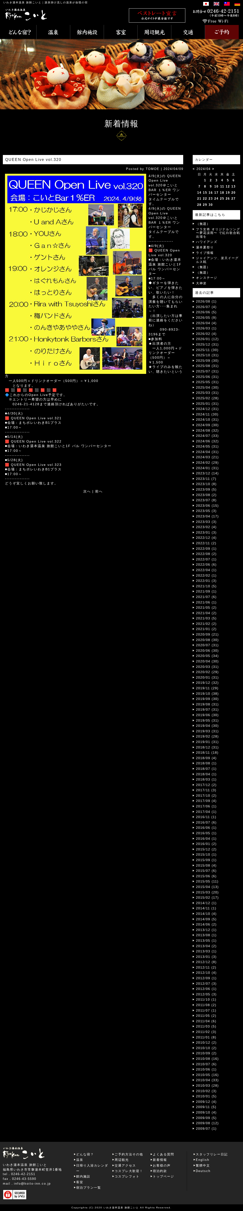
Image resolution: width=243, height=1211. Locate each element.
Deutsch (203, 1171)
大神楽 (201, 283)
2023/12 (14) (207, 473)
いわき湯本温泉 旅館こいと (22, 2)
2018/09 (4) (206, 758)
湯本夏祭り (205, 247)
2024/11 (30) (207, 414)
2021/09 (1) (206, 591)
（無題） (203, 224)
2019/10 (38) (207, 693)
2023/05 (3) (206, 511)
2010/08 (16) (207, 1059)
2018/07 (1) (206, 769)
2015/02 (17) (207, 897)
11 (222, 186)
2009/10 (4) (206, 1112)
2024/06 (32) (207, 441)
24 (216, 198)
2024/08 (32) (207, 430)
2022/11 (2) (206, 543)
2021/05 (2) (206, 607)
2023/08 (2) (206, 495)
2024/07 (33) (207, 436)
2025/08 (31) (207, 366)
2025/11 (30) (207, 350)
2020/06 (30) (207, 650)
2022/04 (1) (206, 570)
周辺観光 (122, 1160)
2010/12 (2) (206, 1042)
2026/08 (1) (206, 301)
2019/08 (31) (207, 704)
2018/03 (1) (206, 779)
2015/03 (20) (207, 892)
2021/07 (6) (206, 597)
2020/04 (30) (207, 661)
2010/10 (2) (206, 1048)
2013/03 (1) (206, 951)
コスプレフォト (127, 1176)
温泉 (79, 1160)
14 (199, 192)
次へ (87, 491)
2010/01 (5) (206, 1096)
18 (222, 192)
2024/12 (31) (207, 409)
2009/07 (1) (206, 1128)
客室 (79, 1182)
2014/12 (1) (206, 903)
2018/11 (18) (207, 752)
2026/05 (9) (206, 317)
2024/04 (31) (207, 452)
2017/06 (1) (206, 806)
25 (222, 198)
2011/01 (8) (206, 1037)
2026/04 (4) (206, 323)
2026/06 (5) (206, 312)
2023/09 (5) (206, 489)
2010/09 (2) (206, 1053)
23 (211, 198)
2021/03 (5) (206, 618)
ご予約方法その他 (129, 1154)
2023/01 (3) (206, 532)
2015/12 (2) (206, 849)
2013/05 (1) (206, 940)
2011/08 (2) (206, 1005)
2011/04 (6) (206, 1021)
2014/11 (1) (206, 908)
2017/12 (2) (206, 785)
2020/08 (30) (207, 640)
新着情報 (160, 1160)
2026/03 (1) (206, 328)
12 (228, 186)
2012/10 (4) (206, 973)
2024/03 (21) (207, 457)
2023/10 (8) (206, 484)
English (202, 1160)
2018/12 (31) (207, 747)
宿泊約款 (160, 1171)
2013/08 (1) (206, 935)
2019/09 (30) (207, 699)
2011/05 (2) (206, 1016)
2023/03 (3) (206, 522)
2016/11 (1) (206, 817)
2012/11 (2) (206, 967)
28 (199, 205)
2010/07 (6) (206, 1064)
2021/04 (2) (206, 613)
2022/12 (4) (206, 538)
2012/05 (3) (206, 994)
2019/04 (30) (207, 726)
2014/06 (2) (206, 924)
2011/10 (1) (206, 999)
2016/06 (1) (206, 828)
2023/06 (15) (207, 505)
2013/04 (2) (206, 946)
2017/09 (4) (206, 801)
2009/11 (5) (206, 1107)
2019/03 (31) (207, 731)
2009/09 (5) (206, 1118)
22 (205, 198)
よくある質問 (163, 1154)
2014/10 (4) (206, 914)
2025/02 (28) (207, 398)
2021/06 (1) (206, 602)
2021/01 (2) (206, 629)
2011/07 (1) (206, 1010)
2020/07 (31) (207, 645)
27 (233, 198)
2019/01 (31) (207, 742)
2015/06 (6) (206, 876)
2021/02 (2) (206, 624)
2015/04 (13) (207, 887)
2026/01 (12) (207, 339)
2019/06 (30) (207, 715)
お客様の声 (162, 1165)
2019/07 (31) (207, 709)
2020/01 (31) (207, 677)
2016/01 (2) (206, 844)
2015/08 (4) (206, 865)
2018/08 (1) (206, 763)
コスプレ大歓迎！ (129, 1171)
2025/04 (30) (207, 387)
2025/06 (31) (207, 377)
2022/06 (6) (206, 564)
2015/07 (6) (206, 871)
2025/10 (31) (207, 355)
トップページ (163, 1176)
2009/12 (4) (206, 1102)
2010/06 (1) (206, 1069)
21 (199, 198)
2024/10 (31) (207, 419)
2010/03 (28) (207, 1085)
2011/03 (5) (206, 1026)
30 (211, 205)
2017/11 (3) (206, 790)
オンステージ (206, 278)
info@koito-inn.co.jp (32, 1183)
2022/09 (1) (206, 548)
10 (216, 186)
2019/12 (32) (207, 683)
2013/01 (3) (206, 957)
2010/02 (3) (206, 1091)
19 (228, 192)
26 (228, 198)
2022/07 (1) (206, 559)
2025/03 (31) (207, 393)
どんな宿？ (85, 1154)
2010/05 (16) (207, 1075)
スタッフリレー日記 (212, 1154)
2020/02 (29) (207, 672)
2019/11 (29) (207, 688)
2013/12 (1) (206, 930)
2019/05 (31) (207, 720)
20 (233, 192)
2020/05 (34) (207, 656)
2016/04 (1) (206, 838)
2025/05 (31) (207, 382)
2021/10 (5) (206, 586)
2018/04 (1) (206, 774)
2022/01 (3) (206, 581)
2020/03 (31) (207, 667)
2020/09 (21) (207, 634)
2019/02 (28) (207, 736)
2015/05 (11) (207, 881)
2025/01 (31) (207, 403)
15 (205, 192)
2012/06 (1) (206, 989)
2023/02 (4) (206, 527)
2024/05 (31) (207, 446)
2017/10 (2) (206, 795)
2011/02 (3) (206, 1032)
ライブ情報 (205, 253)
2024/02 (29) (207, 462)
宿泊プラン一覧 (88, 1187)
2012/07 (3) (206, 983)
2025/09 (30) (207, 360)
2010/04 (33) (207, 1080)
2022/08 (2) (206, 554)
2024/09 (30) (207, 425)
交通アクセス (125, 1165)
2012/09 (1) (206, 978)
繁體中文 (203, 1165)
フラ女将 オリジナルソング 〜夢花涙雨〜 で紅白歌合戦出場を (218, 232)
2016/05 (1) (206, 833)
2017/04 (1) (206, 812)
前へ (99, 491)
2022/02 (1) (206, 575)
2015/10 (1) (206, 854)
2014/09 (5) (206, 919)
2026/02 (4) (206, 334)
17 (216, 192)
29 (205, 205)
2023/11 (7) (206, 479)
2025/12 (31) (207, 344)
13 (233, 186)
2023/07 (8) (206, 500)
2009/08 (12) (207, 1123)
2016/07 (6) (206, 822)
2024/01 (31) (207, 468)
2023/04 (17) (207, 516)
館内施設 (83, 1176)
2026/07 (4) (206, 307)
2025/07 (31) (207, 371)
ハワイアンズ (206, 242)
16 (211, 192)
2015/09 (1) (206, 860)
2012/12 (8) (206, 962)
